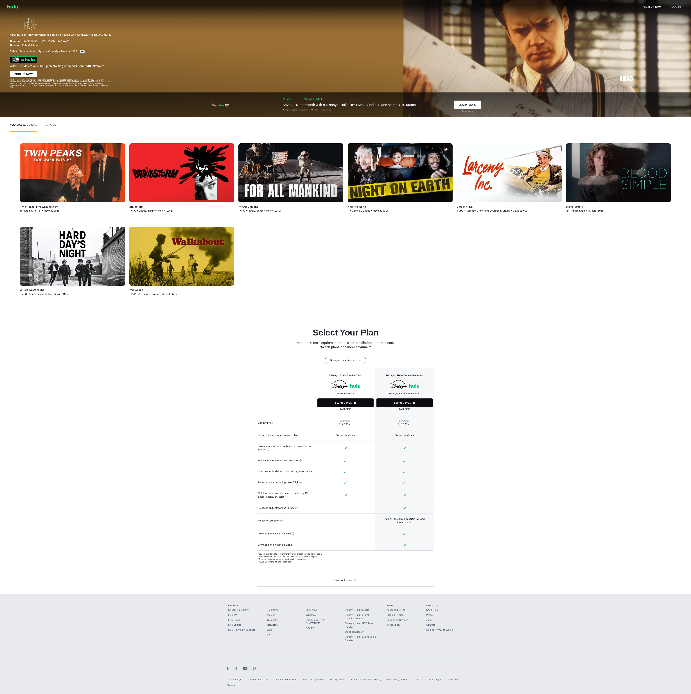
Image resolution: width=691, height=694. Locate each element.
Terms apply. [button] (316, 554)
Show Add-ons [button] (343, 580)
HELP (390, 605)
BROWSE (233, 605)
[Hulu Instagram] (254, 668)
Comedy (53, 51)
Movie (64, 51)
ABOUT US (432, 605)
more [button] (107, 35)
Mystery (42, 51)
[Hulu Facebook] (230, 668)
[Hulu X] (238, 668)
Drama (24, 51)
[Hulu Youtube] (248, 668)
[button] (23, 124)
